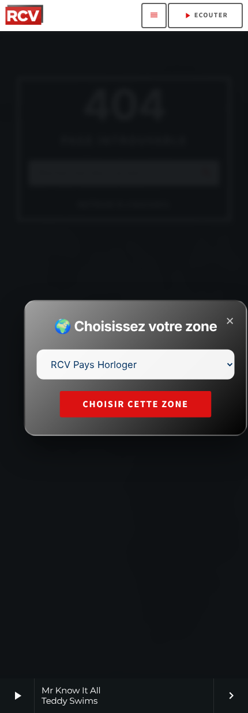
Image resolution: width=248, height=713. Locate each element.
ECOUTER (205, 15)
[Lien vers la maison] (24, 15)
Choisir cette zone (135, 404)
